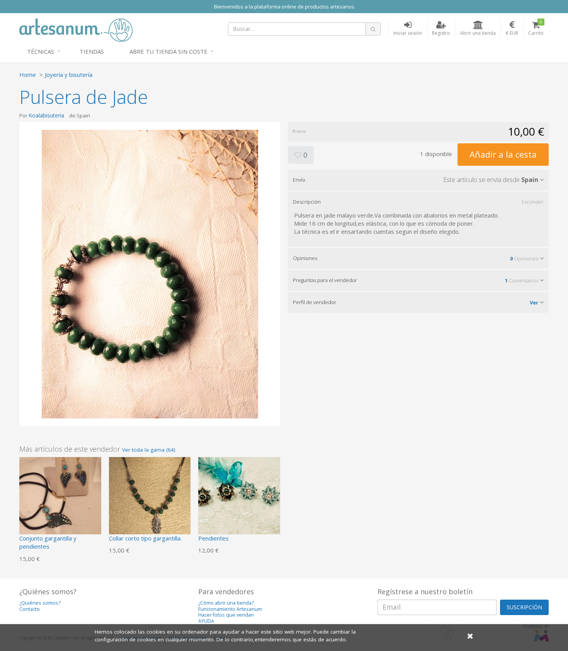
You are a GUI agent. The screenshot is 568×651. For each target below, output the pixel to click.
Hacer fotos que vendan (226, 615)
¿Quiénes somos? (40, 603)
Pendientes (213, 538)
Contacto (29, 609)
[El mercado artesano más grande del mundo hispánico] (76, 29)
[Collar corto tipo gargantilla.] (150, 497)
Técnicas (40, 51)
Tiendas (92, 51)
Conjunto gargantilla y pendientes (48, 542)
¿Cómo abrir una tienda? (226, 603)
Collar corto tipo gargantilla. (145, 538)
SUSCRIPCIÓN (524, 607)
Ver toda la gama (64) (148, 449)
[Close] (470, 636)
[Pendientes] (239, 497)
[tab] (418, 179)
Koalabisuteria (46, 115)
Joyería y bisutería (68, 74)
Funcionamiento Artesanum (230, 609)
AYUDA (206, 621)
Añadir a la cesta (503, 154)
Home (27, 74)
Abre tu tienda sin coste (168, 51)
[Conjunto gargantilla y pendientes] (60, 497)
